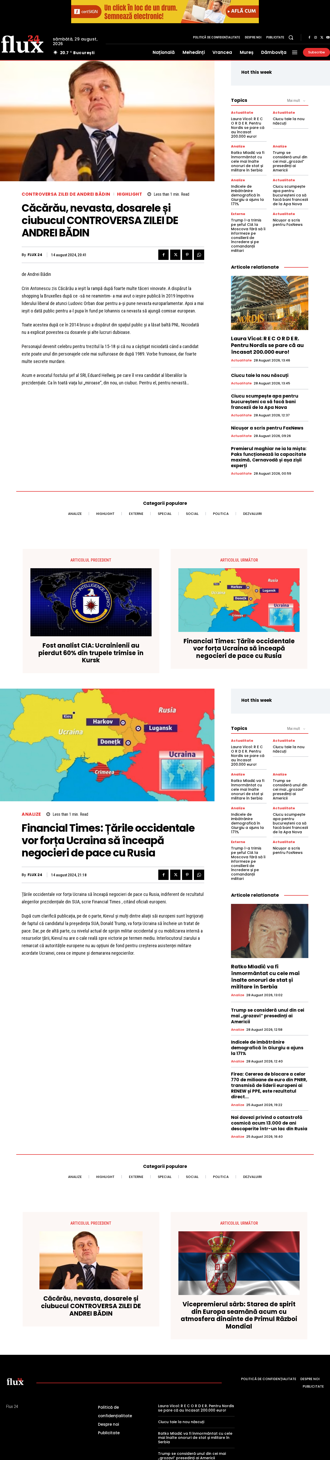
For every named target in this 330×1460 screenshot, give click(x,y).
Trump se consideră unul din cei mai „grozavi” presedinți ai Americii (290, 161)
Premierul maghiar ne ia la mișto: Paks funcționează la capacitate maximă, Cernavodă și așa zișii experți (269, 457)
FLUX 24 (35, 255)
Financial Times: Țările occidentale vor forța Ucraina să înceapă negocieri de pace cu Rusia (239, 649)
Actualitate (242, 112)
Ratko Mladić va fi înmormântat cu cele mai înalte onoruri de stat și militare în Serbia (247, 161)
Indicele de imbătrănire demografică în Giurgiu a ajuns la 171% (247, 195)
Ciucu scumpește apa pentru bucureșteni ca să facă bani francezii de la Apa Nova (290, 195)
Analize (238, 146)
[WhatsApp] (199, 255)
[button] (291, 37)
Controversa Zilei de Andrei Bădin (66, 194)
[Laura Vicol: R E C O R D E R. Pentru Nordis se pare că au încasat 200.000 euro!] (269, 303)
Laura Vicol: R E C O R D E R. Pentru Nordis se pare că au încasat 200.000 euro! (247, 127)
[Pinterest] (187, 255)
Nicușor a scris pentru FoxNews (288, 222)
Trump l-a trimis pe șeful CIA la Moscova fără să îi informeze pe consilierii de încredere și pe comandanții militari (248, 235)
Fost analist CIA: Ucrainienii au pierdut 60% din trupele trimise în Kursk (91, 653)
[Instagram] (315, 38)
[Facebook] (309, 38)
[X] (322, 38)
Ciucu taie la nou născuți (288, 121)
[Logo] (15, 1381)
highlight (129, 194)
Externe (238, 214)
